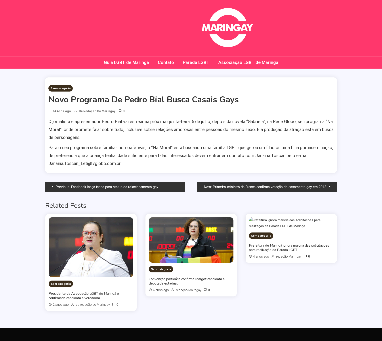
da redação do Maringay (97, 111)
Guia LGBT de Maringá (126, 62)
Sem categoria (61, 88)
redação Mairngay (188, 290)
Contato (166, 62)
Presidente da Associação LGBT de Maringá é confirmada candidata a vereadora (84, 295)
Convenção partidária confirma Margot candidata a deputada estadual (187, 281)
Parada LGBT (196, 62)
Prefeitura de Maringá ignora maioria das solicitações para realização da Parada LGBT (289, 247)
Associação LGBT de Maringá (248, 62)
